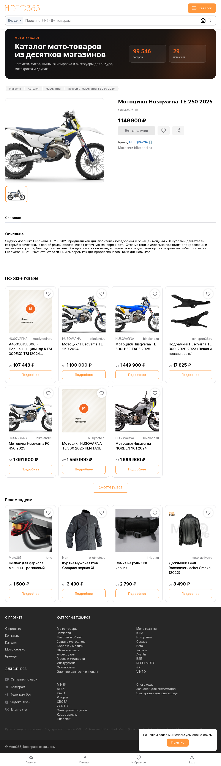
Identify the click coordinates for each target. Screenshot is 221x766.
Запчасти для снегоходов (156, 689)
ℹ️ (150, 142)
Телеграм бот (21, 694)
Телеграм (17, 687)
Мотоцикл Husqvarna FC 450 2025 (29, 445)
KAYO (61, 693)
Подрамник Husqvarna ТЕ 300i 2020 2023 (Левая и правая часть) (190, 349)
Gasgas (141, 641)
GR (138, 667)
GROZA (62, 701)
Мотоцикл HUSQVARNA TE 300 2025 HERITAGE (82, 445)
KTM (139, 633)
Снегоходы (144, 684)
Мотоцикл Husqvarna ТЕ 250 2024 (82, 346)
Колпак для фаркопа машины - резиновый (27, 565)
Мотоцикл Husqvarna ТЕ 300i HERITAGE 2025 (135, 346)
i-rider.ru (153, 557)
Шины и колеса (68, 650)
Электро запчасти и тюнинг (78, 671)
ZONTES (63, 706)
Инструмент (66, 663)
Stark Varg (117, 729)
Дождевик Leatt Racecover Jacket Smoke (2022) (190, 568)
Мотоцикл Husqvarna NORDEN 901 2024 (133, 445)
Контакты (12, 635)
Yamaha (141, 650)
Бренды (11, 656)
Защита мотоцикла (71, 641)
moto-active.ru (202, 557)
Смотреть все (110, 487)
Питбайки (64, 719)
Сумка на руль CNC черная (131, 565)
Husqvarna (53, 88)
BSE (139, 658)
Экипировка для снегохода (157, 693)
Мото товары (67, 628)
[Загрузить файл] (203, 20)
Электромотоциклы (72, 710)
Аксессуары (66, 654)
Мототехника (146, 628)
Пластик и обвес (69, 637)
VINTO (141, 671)
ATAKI (61, 689)
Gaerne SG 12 (98, 729)
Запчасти (64, 633)
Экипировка (66, 667)
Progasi (62, 697)
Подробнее (30, 375)
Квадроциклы (67, 714)
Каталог (33, 88)
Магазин (15, 88)
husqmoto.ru (97, 438)
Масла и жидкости (71, 658)
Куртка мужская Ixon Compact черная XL (80, 565)
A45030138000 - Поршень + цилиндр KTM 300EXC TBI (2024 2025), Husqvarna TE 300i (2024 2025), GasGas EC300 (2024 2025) (30, 349)
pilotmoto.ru (97, 557)
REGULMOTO (145, 663)
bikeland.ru (98, 338)
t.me (49, 557)
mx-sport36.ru (202, 338)
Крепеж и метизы (70, 646)
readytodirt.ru (42, 338)
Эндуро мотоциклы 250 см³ (66, 729)
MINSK (61, 684)
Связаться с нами (24, 679)
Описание (13, 218)
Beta (139, 646)
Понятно (177, 742)
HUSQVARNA (138, 142)
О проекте (13, 628)
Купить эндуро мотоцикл (24, 729)
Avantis (141, 654)
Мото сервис (15, 649)
